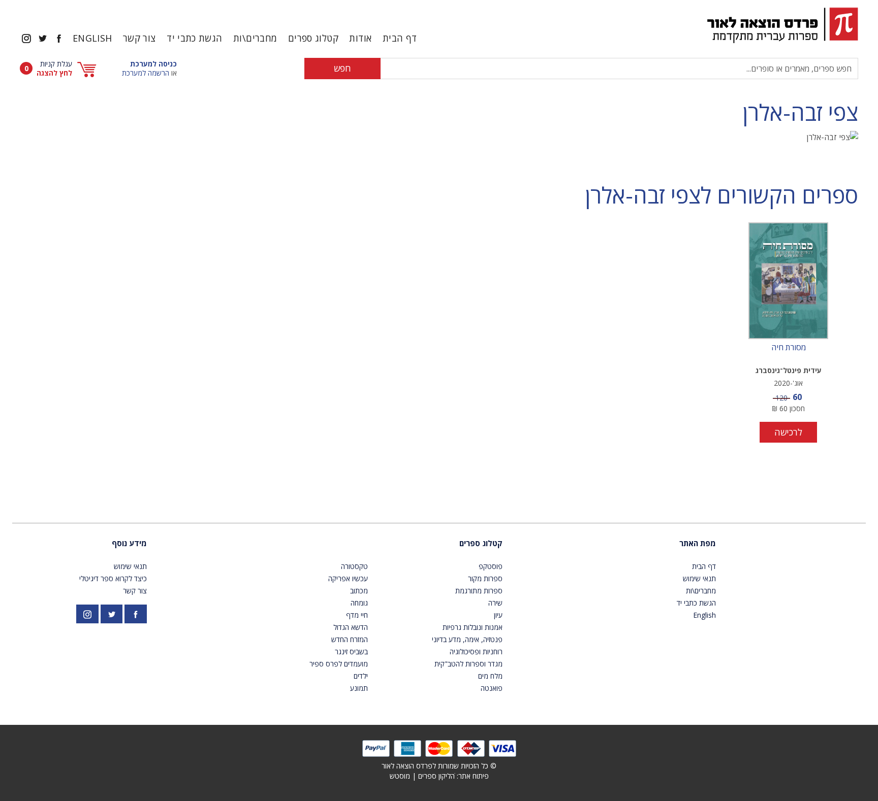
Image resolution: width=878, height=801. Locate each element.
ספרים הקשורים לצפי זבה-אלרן (721, 195)
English (92, 38)
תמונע (359, 688)
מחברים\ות (255, 38)
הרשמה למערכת (145, 73)
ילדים (361, 676)
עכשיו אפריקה (348, 578)
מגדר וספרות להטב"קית (468, 664)
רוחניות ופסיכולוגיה (476, 651)
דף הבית (400, 38)
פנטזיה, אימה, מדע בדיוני (467, 639)
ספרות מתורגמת (479, 590)
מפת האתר (697, 543)
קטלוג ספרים (481, 543)
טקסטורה (354, 566)
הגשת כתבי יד (194, 38)
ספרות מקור (485, 578)
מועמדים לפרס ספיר (338, 664)
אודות (360, 38)
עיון (498, 615)
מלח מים (490, 676)
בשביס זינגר (351, 651)
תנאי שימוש (699, 578)
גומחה (359, 603)
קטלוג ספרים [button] (313, 38)
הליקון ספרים (436, 776)
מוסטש (400, 776)
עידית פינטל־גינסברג (789, 370)
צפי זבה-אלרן (800, 112)
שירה (495, 603)
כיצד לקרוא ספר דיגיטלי (113, 578)
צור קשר (139, 38)
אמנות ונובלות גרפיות (473, 627)
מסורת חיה (788, 348)
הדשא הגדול (350, 627)
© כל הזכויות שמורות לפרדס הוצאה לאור (439, 766)
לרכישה (788, 432)
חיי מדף (357, 615)
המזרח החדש (349, 639)
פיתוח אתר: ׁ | (439, 776)
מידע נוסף (129, 543)
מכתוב (359, 590)
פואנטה (492, 688)
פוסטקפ (491, 566)
